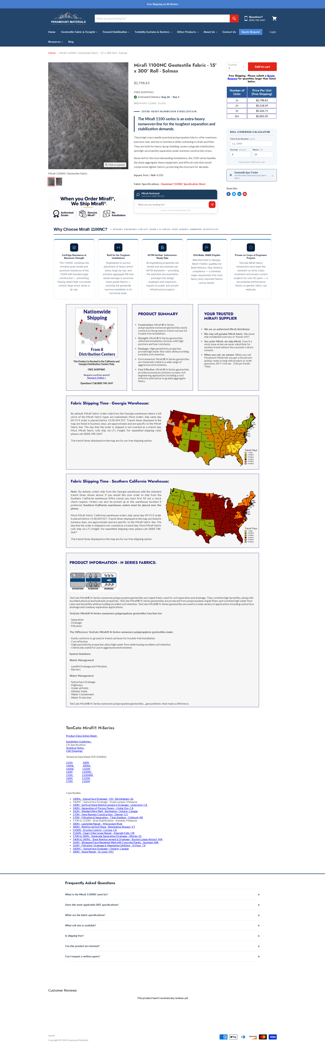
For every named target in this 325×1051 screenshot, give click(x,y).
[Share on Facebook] (228, 194)
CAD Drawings (74, 750)
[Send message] (212, 204)
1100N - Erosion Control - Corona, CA (95, 829)
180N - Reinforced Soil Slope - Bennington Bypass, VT (104, 826)
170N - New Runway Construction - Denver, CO (100, 814)
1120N (86, 778)
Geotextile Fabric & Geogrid (78, 31)
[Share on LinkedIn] (239, 194)
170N (69, 781)
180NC (87, 765)
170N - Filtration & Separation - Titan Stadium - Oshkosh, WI (108, 817)
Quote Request (251, 31)
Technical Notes (75, 747)
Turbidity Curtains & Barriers (152, 31)
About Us (209, 31)
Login (273, 31)
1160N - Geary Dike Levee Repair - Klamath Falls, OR (103, 833)
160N (69, 778)
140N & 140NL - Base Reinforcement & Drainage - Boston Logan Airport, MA (117, 839)
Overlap (238, 150)
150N (70, 775)
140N (69, 771)
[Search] (234, 18)
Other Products (187, 31)
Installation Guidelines (79, 741)
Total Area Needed (242, 139)
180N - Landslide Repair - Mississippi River (98, 823)
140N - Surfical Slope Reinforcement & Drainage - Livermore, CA (110, 804)
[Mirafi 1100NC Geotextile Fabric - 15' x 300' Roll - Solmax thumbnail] (59, 181)
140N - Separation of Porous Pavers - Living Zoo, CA (103, 808)
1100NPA (87, 775)
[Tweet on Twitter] (234, 194)
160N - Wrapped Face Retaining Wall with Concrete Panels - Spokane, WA (115, 842)
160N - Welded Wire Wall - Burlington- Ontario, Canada (105, 811)
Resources (54, 41)
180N (86, 762)
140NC (70, 768)
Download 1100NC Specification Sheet (183, 183)
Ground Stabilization (115, 31)
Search (51, 1035)
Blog (71, 41)
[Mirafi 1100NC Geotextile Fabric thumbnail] (51, 181)
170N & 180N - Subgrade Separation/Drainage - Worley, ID (107, 836)
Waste (258, 150)
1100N (86, 768)
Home (52, 31)
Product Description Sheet (82, 735)
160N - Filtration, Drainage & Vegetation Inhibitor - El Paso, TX (109, 845)
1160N (86, 781)
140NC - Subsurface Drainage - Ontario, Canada (101, 848)
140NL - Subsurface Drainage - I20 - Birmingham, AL (103, 798)
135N (69, 762)
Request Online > (96, 377)
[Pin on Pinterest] (245, 194)
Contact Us (229, 31)
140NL (70, 765)
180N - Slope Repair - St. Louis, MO (93, 851)
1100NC (87, 771)
